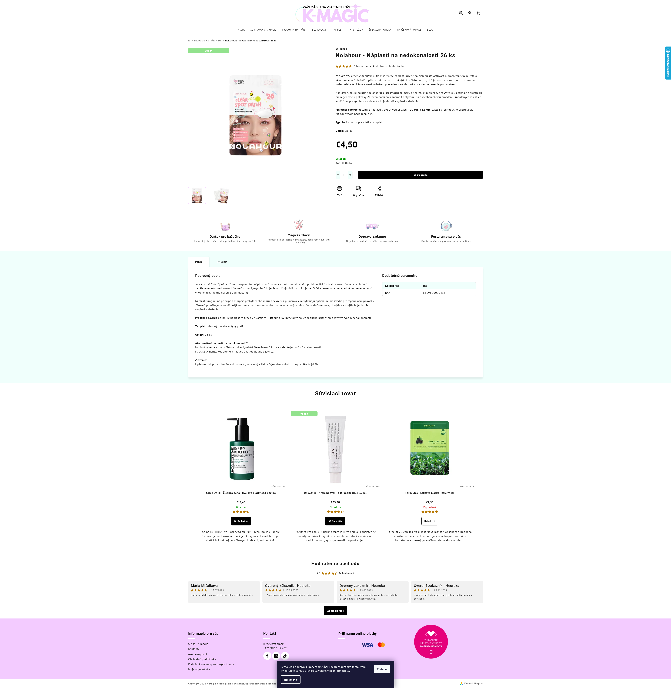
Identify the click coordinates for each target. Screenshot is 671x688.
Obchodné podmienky (202, 659)
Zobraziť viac (335, 610)
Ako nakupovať (197, 654)
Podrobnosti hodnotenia (388, 66)
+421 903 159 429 (275, 648)
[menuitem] (241, 30)
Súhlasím (382, 669)
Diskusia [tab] (222, 262)
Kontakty (193, 649)
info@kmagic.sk (273, 644)
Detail (427, 521)
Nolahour (341, 49)
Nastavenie (291, 679)
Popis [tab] (198, 262)
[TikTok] (285, 656)
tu (348, 670)
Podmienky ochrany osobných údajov (211, 664)
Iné (425, 285)
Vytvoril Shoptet (473, 683)
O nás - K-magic (198, 644)
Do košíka (422, 174)
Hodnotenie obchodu (335, 563)
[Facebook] (267, 656)
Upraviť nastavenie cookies (260, 683)
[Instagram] (276, 656)
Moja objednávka (199, 669)
